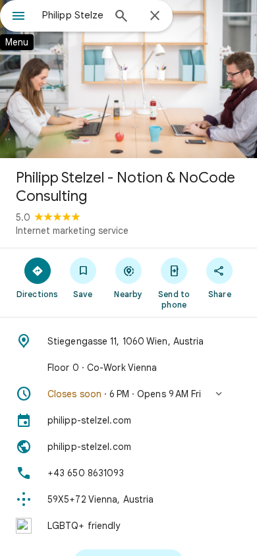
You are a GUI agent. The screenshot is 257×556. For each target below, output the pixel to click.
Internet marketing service (72, 230)
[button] (128, 394)
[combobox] (72, 15)
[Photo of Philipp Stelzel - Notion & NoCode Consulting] (128, 79)
